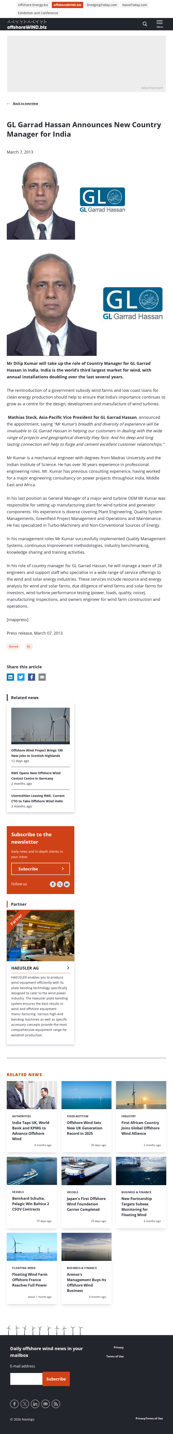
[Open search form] (145, 24)
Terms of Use (115, 1356)
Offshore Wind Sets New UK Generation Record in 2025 (84, 1128)
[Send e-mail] (45, 1404)
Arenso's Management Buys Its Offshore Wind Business (86, 1282)
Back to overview (25, 103)
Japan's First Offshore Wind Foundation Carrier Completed (86, 1204)
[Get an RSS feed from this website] (56, 1404)
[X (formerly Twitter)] (60, 884)
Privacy (119, 1347)
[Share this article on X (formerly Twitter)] (21, 677)
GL (30, 647)
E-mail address (22, 1366)
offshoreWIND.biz (67, 5)
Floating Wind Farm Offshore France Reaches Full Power (30, 1280)
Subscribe (28, 869)
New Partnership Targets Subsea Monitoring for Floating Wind (136, 1206)
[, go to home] (27, 24)
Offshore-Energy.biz (33, 5)
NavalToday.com (134, 5)
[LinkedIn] (67, 884)
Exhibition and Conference (38, 13)
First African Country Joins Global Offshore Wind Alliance (140, 1128)
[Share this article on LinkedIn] (10, 677)
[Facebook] (53, 884)
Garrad (13, 647)
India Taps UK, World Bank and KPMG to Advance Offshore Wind (30, 1130)
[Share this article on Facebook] (31, 677)
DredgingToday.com (102, 5)
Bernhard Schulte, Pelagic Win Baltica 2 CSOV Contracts (30, 1204)
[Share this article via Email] (42, 677)
